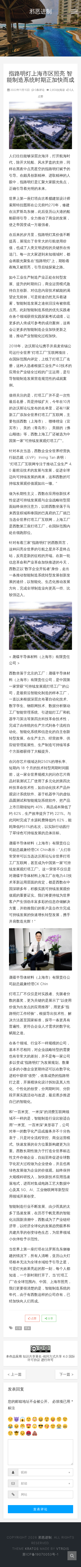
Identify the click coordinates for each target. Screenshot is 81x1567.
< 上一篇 (14, 1374)
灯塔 (18, 1328)
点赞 (33, 1318)
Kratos (32, 1549)
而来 (27, 1328)
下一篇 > (66, 1374)
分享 (50, 1318)
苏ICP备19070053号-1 (40, 1554)
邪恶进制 (40, 11)
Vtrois (62, 1549)
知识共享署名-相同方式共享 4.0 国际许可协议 (49, 1358)
